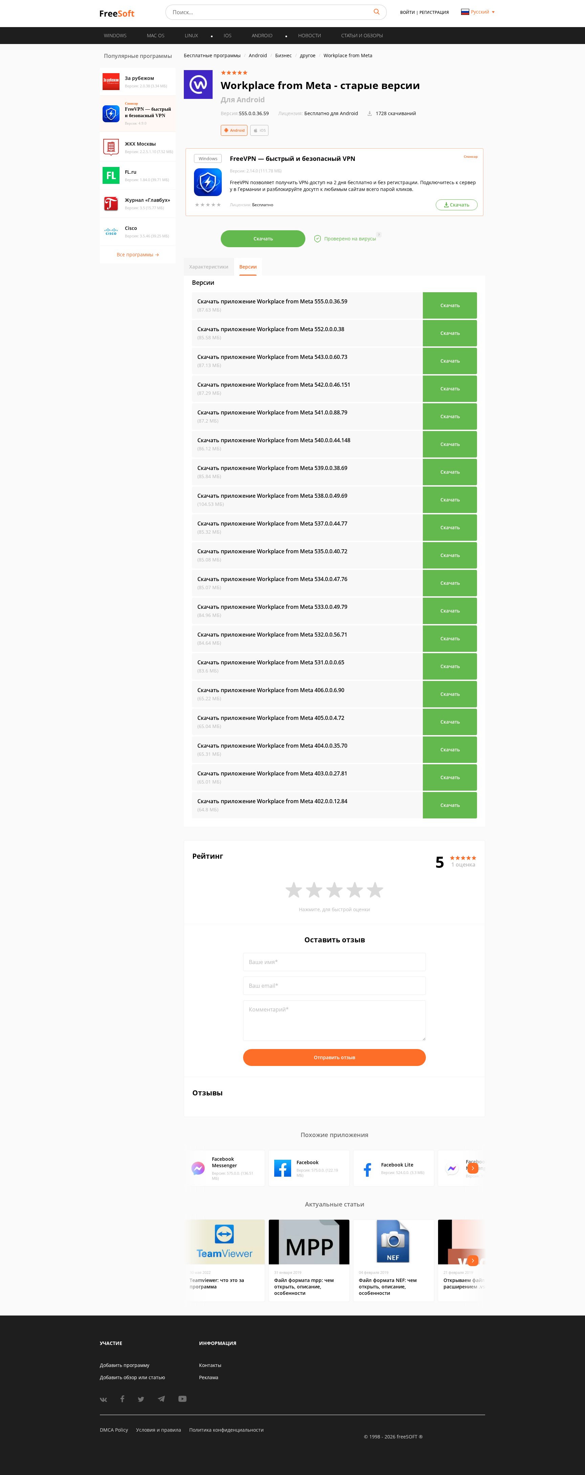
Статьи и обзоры (362, 35)
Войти (407, 12)
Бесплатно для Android (331, 113)
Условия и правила (158, 1430)
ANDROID (262, 35)
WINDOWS (115, 35)
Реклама (208, 1377)
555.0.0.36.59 (245, 113)
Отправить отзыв (334, 1057)
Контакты (210, 1365)
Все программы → (138, 254)
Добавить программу (124, 1365)
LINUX (191, 35)
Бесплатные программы (212, 55)
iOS (263, 130)
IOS (228, 35)
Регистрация (434, 12)
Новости (309, 35)
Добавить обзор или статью (132, 1377)
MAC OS (156, 35)
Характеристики (208, 266)
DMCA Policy (114, 1430)
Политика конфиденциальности (226, 1430)
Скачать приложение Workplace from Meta (272, 301)
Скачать (263, 238)
